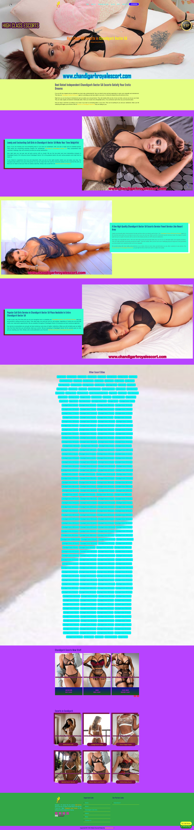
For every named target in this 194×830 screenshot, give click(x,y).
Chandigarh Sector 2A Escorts (106, 490)
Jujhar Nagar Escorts (111, 385)
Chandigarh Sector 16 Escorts (124, 421)
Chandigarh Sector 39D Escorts (89, 543)
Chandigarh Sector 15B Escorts (70, 421)
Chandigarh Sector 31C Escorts (88, 502)
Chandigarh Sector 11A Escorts (106, 409)
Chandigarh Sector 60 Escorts (88, 612)
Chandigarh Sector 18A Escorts (106, 437)
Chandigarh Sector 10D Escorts (70, 409)
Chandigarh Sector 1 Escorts (127, 401)
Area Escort (117, 803)
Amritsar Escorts (71, 377)
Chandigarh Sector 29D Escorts (89, 490)
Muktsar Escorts (63, 397)
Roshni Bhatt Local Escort (97, 782)
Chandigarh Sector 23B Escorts (70, 466)
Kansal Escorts (131, 385)
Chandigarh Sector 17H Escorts (70, 437)
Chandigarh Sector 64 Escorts (88, 616)
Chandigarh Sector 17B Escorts (106, 429)
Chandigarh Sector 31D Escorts (106, 502)
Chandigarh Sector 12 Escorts (106, 413)
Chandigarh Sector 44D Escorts (124, 567)
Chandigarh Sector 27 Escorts (124, 474)
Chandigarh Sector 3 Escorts (70, 494)
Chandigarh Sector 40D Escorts (88, 551)
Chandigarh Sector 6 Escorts (71, 612)
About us (93, 4)
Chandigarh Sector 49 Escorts (70, 592)
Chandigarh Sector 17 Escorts (70, 429)
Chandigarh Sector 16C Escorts (106, 425)
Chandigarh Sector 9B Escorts (105, 632)
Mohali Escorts (122, 393)
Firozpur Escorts (129, 381)
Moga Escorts (113, 393)
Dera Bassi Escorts (88, 381)
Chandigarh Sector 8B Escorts (105, 628)
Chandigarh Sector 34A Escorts (106, 515)
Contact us (125, 4)
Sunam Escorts (99, 637)
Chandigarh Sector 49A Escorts (88, 592)
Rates (118, 4)
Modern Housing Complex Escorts (98, 393)
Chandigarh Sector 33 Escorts (70, 511)
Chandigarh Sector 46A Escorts (106, 576)
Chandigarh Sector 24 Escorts (124, 466)
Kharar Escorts (82, 389)
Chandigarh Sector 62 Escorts (122, 612)
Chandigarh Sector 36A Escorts (124, 523)
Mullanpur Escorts (74, 397)
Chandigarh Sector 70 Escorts (71, 624)
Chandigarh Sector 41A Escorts (124, 551)
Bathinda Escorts (111, 377)
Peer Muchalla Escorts (118, 397)
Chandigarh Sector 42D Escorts (124, 559)
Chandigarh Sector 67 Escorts (71, 620)
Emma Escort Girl (68, 744)
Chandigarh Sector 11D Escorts (88, 413)
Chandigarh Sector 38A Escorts (70, 535)
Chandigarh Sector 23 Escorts (106, 462)
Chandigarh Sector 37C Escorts (106, 531)
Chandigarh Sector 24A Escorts (70, 470)
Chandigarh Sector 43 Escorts (70, 563)
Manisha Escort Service (68, 782)
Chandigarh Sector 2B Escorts (123, 490)
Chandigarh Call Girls (103, 4)
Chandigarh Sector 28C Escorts (124, 482)
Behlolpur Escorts (122, 377)
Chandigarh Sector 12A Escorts (124, 413)
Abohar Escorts (61, 377)
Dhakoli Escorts (99, 381)
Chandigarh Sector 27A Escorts (70, 478)
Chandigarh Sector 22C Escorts (70, 462)
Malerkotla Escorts (132, 389)
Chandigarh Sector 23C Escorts (88, 466)
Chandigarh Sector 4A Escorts (89, 596)
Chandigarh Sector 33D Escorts (70, 515)
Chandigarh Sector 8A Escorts (88, 628)
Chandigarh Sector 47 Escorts (106, 580)
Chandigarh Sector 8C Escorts (122, 628)
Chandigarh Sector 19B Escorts (71, 446)
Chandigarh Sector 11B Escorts (124, 409)
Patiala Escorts (107, 397)
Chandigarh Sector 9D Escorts (74, 637)
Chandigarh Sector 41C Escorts (88, 555)
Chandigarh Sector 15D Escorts (106, 421)
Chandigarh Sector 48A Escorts (70, 588)
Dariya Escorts (77, 381)
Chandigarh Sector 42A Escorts (70, 559)
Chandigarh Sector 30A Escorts (105, 494)
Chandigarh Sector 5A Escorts (97, 42)
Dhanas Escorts (109, 381)
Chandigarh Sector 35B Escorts (70, 523)
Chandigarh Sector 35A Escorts (124, 519)
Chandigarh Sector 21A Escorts (88, 454)
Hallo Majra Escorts (64, 385)
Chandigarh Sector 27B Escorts (88, 478)
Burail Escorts (133, 377)
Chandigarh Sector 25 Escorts (70, 474)
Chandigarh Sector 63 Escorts (71, 616)
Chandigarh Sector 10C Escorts (124, 405)
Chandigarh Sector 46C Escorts (70, 580)
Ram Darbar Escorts (85, 401)
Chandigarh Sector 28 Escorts (70, 482)
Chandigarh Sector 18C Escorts (70, 442)
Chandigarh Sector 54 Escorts (71, 604)
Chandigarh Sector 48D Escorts (124, 588)
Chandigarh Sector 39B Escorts (125, 539)
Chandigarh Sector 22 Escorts (88, 458)
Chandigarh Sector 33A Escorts (88, 511)
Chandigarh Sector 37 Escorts (124, 527)
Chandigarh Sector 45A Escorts (88, 572)
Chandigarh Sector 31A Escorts (124, 498)
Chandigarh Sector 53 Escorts (123, 600)
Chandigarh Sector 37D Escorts (124, 531)
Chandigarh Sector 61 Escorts (105, 612)
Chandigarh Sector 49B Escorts (106, 592)
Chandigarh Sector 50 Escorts (71, 600)
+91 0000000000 (133, 4)
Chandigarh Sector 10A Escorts (88, 405)
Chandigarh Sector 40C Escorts (70, 551)
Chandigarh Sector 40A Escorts (105, 547)
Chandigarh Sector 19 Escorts (106, 442)
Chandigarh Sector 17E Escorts (88, 433)
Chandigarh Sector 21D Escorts (70, 458)
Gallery (113, 4)
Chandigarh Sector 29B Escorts (124, 486)
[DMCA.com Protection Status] (59, 815)
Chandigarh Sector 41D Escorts (106, 555)
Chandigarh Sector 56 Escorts (105, 604)
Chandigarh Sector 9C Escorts (122, 632)
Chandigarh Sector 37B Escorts (88, 531)
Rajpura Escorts (74, 401)
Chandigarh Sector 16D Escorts (124, 425)
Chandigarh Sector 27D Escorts (124, 478)
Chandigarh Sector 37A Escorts (70, 531)
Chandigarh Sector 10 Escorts (70, 405)
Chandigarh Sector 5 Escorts (123, 596)
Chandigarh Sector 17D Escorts (70, 433)
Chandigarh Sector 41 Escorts (106, 551)
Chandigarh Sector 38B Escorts (88, 535)
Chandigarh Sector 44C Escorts (106, 567)
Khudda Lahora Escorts (108, 389)
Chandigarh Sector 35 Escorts (106, 519)
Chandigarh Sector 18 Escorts (88, 437)
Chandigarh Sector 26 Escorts (87, 474)
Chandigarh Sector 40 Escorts (87, 547)
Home (87, 4)
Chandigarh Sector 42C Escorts (106, 559)
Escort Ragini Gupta (126, 744)
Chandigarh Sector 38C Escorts (106, 535)
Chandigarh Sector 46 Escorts (88, 576)
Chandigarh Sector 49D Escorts (71, 596)
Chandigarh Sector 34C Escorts (70, 519)
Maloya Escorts (60, 393)
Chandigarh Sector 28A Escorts (88, 482)
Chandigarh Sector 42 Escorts (124, 555)
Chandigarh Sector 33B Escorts (106, 511)
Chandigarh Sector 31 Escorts (106, 498)
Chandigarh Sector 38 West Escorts (70, 539)
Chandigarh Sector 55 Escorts (88, 604)
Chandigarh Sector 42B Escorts (88, 559)
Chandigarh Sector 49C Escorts (124, 592)
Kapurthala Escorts (62, 389)
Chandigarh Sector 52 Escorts (105, 600)
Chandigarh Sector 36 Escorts (106, 523)
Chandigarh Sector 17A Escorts (88, 429)
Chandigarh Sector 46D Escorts (88, 580)
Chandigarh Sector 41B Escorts (70, 555)
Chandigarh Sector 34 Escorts (88, 515)
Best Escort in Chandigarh (63, 163)
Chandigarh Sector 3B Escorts (123, 543)
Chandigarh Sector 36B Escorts (70, 527)
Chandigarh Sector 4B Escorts (106, 596)
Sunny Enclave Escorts (111, 637)
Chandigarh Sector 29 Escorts (88, 486)
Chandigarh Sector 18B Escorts (124, 437)
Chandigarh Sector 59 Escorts (88, 608)
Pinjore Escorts (64, 401)
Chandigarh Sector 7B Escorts (105, 624)
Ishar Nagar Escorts (88, 385)
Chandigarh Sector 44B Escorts (88, 567)
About (86, 806)
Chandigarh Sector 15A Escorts (123, 417)
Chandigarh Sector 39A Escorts (107, 539)
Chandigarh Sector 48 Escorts (124, 584)
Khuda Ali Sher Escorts (94, 389)
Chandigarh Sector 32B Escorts (88, 507)
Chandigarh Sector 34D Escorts (88, 519)
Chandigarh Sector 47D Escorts (106, 584)
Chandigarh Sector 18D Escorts (88, 442)
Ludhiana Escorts (120, 389)
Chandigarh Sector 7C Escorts (123, 624)
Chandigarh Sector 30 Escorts (87, 494)
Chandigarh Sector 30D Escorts (88, 498)
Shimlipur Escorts (88, 637)
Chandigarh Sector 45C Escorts (124, 572)
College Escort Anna (97, 744)
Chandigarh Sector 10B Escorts (106, 405)
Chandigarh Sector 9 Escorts (71, 632)
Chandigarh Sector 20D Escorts (124, 450)
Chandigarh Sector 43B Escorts (106, 563)
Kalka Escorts (122, 385)
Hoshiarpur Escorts (76, 385)
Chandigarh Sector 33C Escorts (124, 511)
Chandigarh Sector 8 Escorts (71, 628)
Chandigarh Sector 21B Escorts (106, 454)
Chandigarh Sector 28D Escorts (70, 486)
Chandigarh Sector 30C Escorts (70, 498)
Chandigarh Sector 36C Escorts (88, 527)
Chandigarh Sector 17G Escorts (124, 433)
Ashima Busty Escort (126, 782)
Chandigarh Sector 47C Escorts (88, 584)
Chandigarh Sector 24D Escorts (124, 470)
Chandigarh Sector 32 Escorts (124, 502)
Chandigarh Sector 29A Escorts (106, 486)
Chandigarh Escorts (109, 828)
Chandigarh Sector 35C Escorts (88, 523)
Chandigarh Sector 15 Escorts (105, 417)
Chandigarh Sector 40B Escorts (123, 547)
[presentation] (135, 696)
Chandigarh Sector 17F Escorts (106, 433)
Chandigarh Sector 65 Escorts (105, 616)
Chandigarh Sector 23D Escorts (106, 466)
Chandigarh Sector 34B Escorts (124, 515)
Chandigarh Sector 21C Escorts (124, 454)
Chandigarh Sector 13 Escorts (70, 417)
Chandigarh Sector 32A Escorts (70, 507)
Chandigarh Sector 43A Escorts (88, 563)
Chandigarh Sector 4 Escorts (70, 547)
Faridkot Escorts (119, 381)
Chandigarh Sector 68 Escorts (88, 620)
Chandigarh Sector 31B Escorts (70, 502)
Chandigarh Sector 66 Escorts (123, 616)
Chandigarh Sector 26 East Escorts (106, 474)
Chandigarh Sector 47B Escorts (70, 584)
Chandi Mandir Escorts (66, 381)
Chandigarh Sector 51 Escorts (88, 600)
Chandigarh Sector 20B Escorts (88, 450)
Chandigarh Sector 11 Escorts (88, 409)
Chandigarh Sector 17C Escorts (124, 429)
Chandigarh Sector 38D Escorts (124, 535)
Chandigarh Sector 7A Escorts (88, 624)
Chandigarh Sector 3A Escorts (106, 543)
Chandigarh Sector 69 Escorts (106, 620)
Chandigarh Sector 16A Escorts (70, 425)
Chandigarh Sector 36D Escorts (106, 527)
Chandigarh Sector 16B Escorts (88, 425)
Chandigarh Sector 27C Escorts (106, 478)
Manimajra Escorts (71, 393)
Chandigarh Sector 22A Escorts (106, 458)
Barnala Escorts (92, 377)
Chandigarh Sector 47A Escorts (124, 580)
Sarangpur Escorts (113, 401)
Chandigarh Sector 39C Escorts (71, 543)
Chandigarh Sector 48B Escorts (88, 588)
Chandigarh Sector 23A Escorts (124, 462)
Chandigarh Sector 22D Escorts (88, 462)
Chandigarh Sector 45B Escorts (106, 572)
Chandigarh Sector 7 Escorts (123, 620)
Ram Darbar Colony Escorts (99, 401)
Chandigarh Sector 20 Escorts (123, 446)
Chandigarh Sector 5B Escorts (123, 608)
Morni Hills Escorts (133, 393)
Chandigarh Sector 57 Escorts (123, 604)
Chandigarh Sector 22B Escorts (124, 458)
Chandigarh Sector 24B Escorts (88, 470)
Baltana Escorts (82, 377)
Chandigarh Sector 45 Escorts (70, 572)
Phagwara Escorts (130, 397)
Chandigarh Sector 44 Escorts (123, 563)
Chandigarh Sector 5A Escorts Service (171, 233)
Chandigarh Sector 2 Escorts (106, 446)
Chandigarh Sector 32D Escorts (124, 507)
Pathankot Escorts (96, 397)
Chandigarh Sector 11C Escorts (70, 413)
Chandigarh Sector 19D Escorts (89, 446)
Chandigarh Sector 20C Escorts (106, 450)
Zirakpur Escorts (123, 637)
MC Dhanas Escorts (83, 393)
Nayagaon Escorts (85, 397)
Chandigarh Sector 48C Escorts (106, 588)
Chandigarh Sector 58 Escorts (71, 608)
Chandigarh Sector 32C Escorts (106, 507)
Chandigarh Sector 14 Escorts (88, 417)
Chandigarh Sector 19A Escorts (124, 442)
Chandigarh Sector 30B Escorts (123, 494)
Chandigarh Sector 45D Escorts (70, 576)
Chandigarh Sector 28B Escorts (106, 482)
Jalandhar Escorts (99, 385)
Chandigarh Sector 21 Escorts (70, 454)
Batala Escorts (101, 377)
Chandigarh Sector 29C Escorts (71, 490)
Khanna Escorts (73, 389)
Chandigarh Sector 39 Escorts (89, 539)
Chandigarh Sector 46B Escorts (124, 576)
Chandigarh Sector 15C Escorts (88, 421)
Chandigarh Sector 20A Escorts (70, 450)
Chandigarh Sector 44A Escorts (70, 567)
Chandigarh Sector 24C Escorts (106, 470)
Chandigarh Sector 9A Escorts (88, 632)
